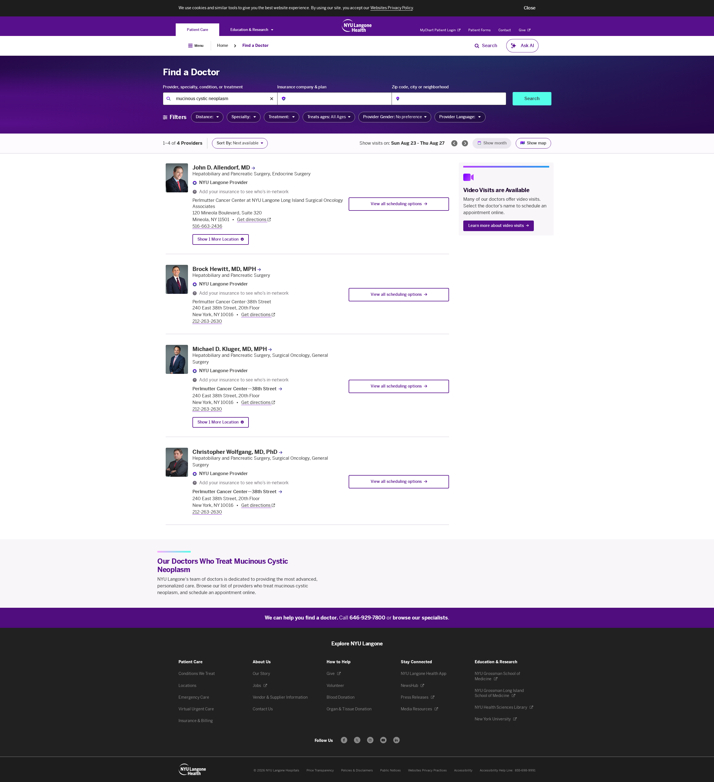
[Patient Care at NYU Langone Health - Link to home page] (356, 25)
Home (222, 45)
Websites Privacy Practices (427, 770)
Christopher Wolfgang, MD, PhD (235, 452)
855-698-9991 (525, 770)
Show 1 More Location (217, 239)
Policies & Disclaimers (357, 770)
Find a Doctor (255, 45)
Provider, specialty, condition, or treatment (203, 87)
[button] (530, 8)
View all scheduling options (396, 204)
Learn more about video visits (496, 225)
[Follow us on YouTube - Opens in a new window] (383, 740)
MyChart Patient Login (438, 30)
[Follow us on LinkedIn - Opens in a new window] (396, 740)
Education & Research (249, 30)
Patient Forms (479, 30)
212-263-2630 (207, 321)
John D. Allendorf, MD (221, 167)
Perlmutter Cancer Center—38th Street (234, 388)
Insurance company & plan (301, 87)
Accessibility (463, 770)
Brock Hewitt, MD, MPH (224, 269)
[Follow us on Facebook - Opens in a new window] (344, 740)
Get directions (252, 219)
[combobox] (220, 98)
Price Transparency (320, 770)
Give (523, 30)
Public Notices (390, 770)
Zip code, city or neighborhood (420, 87)
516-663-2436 (207, 226)
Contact (504, 30)
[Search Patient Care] (477, 46)
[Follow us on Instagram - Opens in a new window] (370, 740)
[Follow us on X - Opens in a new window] (357, 740)
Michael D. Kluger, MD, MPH (229, 349)
